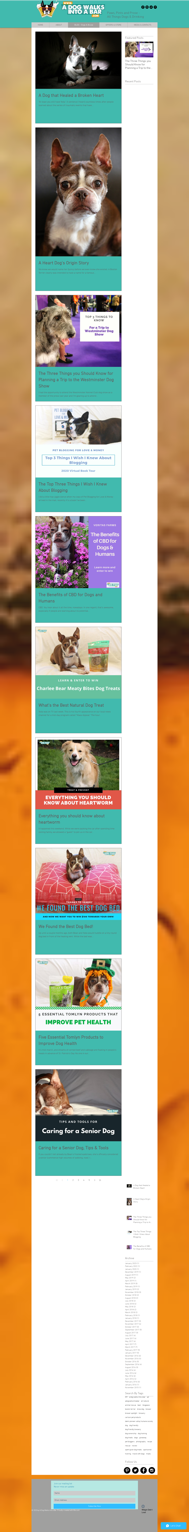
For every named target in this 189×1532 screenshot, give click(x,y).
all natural (145, 1401)
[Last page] (100, 1180)
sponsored (147, 1450)
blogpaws (146, 1405)
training (128, 1454)
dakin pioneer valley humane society (139, 1421)
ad (148, 1397)
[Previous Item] (129, 49)
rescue (127, 1446)
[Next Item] (149, 49)
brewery (142, 1413)
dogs (136, 1438)
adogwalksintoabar (132, 1401)
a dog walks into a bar (137, 1397)
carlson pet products (133, 1417)
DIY (126, 1397)
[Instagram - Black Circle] (147, 7)
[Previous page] (62, 1180)
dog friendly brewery (133, 1429)
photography (141, 1442)
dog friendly (133, 1425)
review (134, 1446)
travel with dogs (139, 1454)
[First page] (57, 1180)
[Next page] (94, 1180)
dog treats (129, 1438)
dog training (142, 1434)
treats (148, 1454)
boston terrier (130, 1409)
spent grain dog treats (133, 1450)
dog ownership (130, 1434)
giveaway (142, 1438)
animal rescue (130, 1405)
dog (126, 1425)
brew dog (140, 1409)
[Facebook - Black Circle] (143, 7)
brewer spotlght (131, 1413)
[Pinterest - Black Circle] (155, 7)
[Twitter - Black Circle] (151, 7)
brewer (148, 1409)
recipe (149, 1442)
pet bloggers (129, 1442)
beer (139, 1405)
